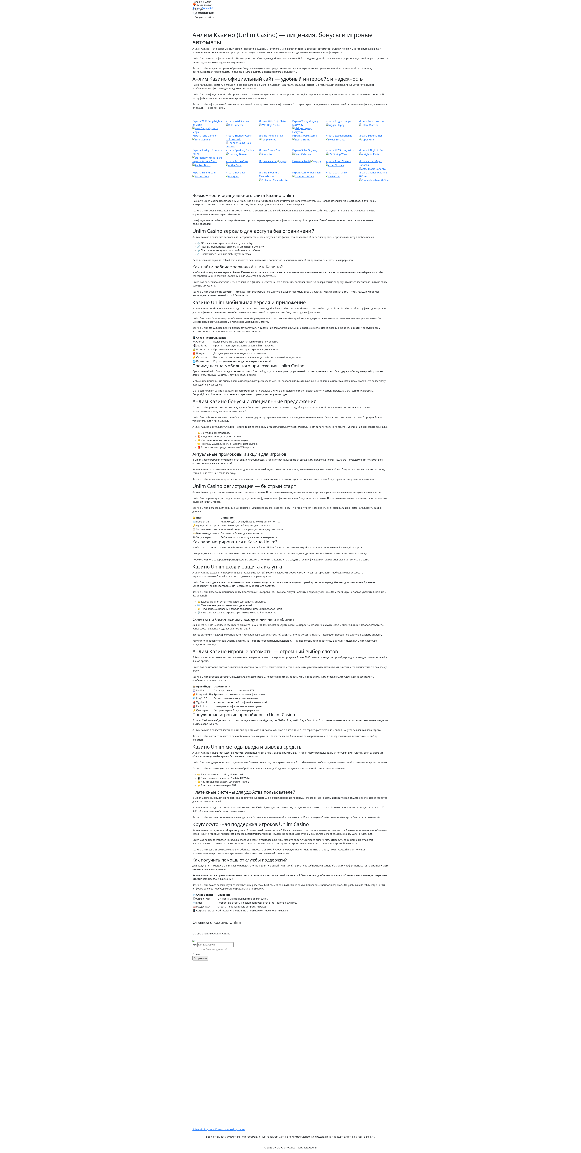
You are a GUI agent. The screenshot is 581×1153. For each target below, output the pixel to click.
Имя (194, 944)
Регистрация (206, 12)
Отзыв (196, 954)
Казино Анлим (200, 8)
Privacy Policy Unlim (203, 1129)
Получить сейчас (204, 17)
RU (211, 8)
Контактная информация (230, 1129)
